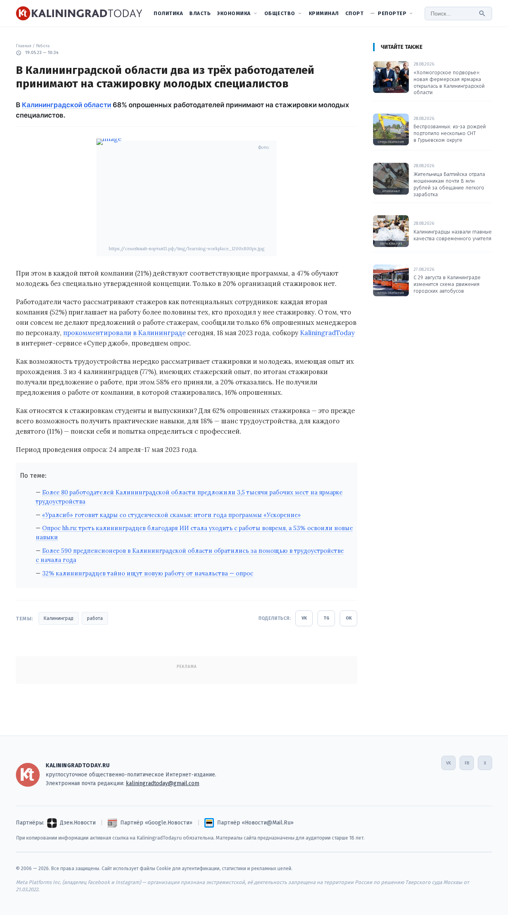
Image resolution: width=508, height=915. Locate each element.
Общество (279, 13)
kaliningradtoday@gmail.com (162, 783)
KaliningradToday (327, 333)
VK (304, 618)
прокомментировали (97, 333)
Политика (168, 13)
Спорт (354, 13)
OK (349, 618)
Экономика (234, 13)
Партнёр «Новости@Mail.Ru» (255, 822)
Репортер (392, 13)
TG (326, 618)
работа (95, 618)
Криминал (324, 13)
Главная (23, 45)
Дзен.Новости (78, 822)
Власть (200, 13)
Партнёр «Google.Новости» (156, 822)
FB (467, 763)
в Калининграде (159, 333)
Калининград (58, 618)
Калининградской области (66, 105)
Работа (43, 45)
